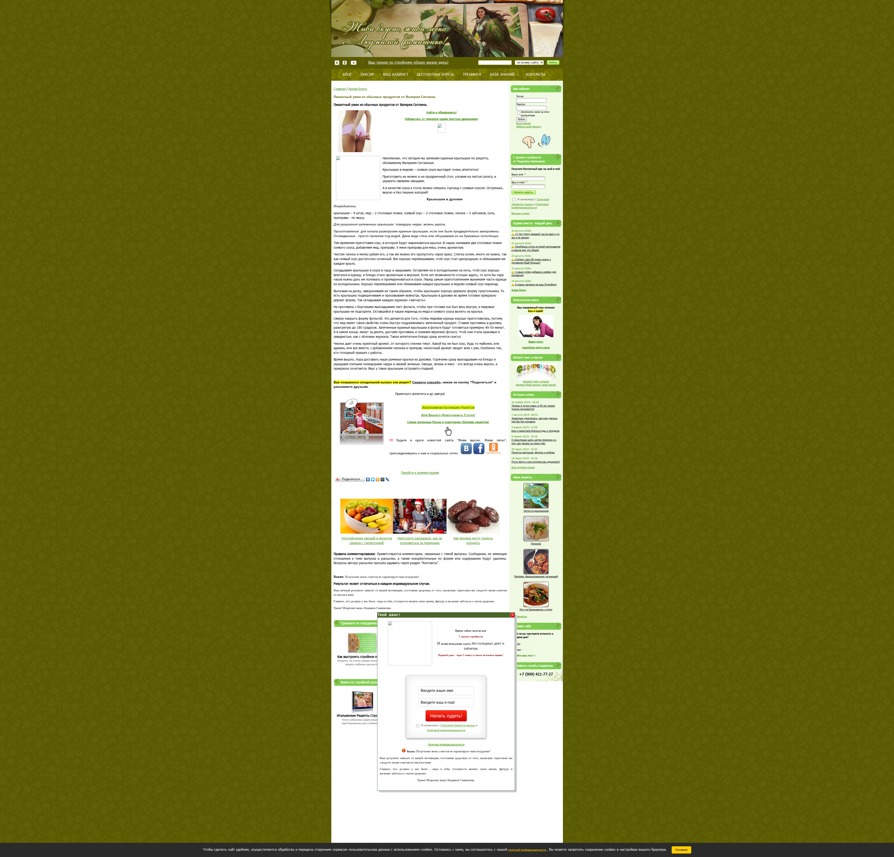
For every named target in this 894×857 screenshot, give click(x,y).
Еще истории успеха (523, 467)
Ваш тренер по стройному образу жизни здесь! (408, 62)
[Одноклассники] (377, 479)
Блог (347, 74)
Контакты (535, 74)
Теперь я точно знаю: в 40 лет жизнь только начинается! (533, 407)
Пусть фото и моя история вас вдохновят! (535, 461)
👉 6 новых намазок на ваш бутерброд (534, 284)
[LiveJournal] (387, 479)
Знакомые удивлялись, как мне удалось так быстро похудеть (534, 420)
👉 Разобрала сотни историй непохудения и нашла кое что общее (535, 248)
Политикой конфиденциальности (446, 730)
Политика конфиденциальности (446, 744)
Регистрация (523, 123)
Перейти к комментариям (420, 472)
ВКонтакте (337, 62)
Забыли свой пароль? (528, 126)
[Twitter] (372, 479)
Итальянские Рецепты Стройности (362, 715)
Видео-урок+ (535, 341)
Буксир (367, 74)
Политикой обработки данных (457, 725)
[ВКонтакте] (368, 479)
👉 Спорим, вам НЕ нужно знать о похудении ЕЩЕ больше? (531, 261)
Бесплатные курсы (435, 74)
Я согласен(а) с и (530, 203)
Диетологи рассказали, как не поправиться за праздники (419, 540)
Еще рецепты (519, 616)
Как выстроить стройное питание (362, 656)
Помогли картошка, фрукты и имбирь (533, 452)
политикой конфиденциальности (527, 849)
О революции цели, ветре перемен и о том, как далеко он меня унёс (533, 441)
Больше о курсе (520, 213)
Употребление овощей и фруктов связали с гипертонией (367, 540)
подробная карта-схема (536, 347)
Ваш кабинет (395, 74)
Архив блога (358, 89)
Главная (339, 89)
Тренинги (472, 74)
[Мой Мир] (382, 479)
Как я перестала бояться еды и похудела (535, 430)
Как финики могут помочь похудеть (473, 540)
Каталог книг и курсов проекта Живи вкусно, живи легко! (536, 383)
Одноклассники (345, 62)
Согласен (681, 849)
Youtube (353, 62)
